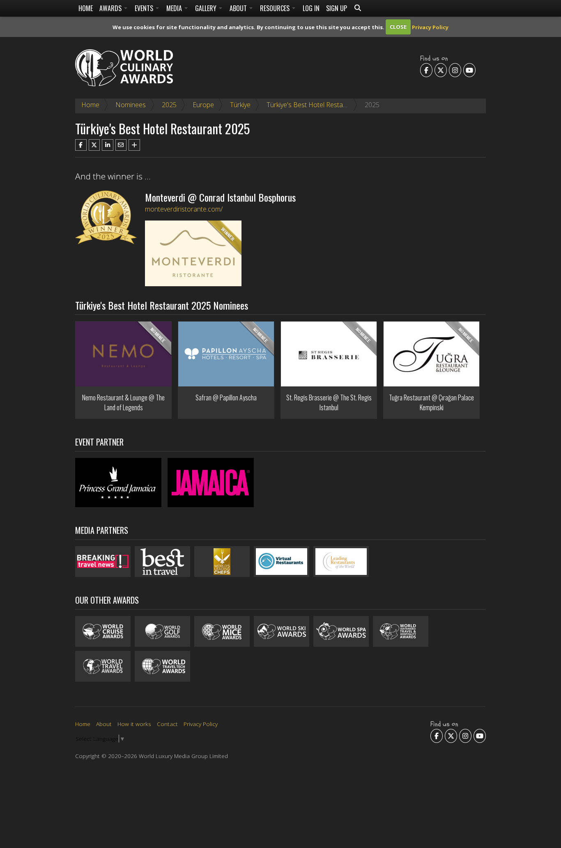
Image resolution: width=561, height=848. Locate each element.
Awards (111, 8)
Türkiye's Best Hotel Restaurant (313, 104)
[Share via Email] (121, 145)
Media (175, 8)
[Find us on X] (441, 70)
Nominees (130, 104)
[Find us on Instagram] (455, 70)
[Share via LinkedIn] (107, 145)
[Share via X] (94, 145)
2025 (169, 104)
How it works (134, 724)
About (239, 8)
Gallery (206, 8)
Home (85, 8)
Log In (311, 8)
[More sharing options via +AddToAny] (134, 145)
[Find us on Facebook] (426, 70)
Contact (167, 724)
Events (145, 8)
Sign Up (336, 8)
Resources (275, 8)
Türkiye (240, 104)
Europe (203, 104)
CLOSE (398, 26)
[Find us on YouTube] (469, 70)
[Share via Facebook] (81, 145)
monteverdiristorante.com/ (184, 209)
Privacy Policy (430, 26)
